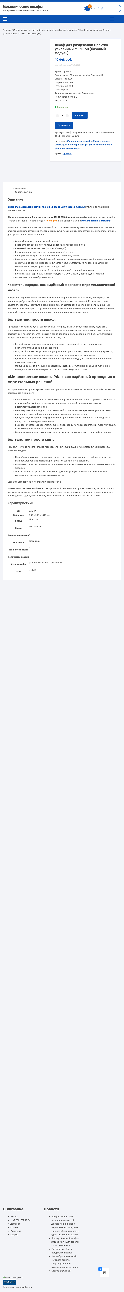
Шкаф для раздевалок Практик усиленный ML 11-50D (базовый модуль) (46, 207)
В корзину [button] (18, 744)
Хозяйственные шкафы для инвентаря (58, 30)
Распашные (35, 526)
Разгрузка (15, 1231)
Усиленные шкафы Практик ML (45, 562)
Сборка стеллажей (61, 1270)
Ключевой (34, 541)
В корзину (80, 115)
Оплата (14, 1227)
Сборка (14, 1234)
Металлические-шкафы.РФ (96, 220)
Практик (67, 153)
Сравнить (65, 125)
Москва (14, 1216)
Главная (7, 30)
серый (32, 570)
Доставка (15, 1223)
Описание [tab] (20, 188)
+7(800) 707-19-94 (21, 1220)
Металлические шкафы (23, 7)
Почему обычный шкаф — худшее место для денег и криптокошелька (65, 1242)
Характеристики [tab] (23, 192)
